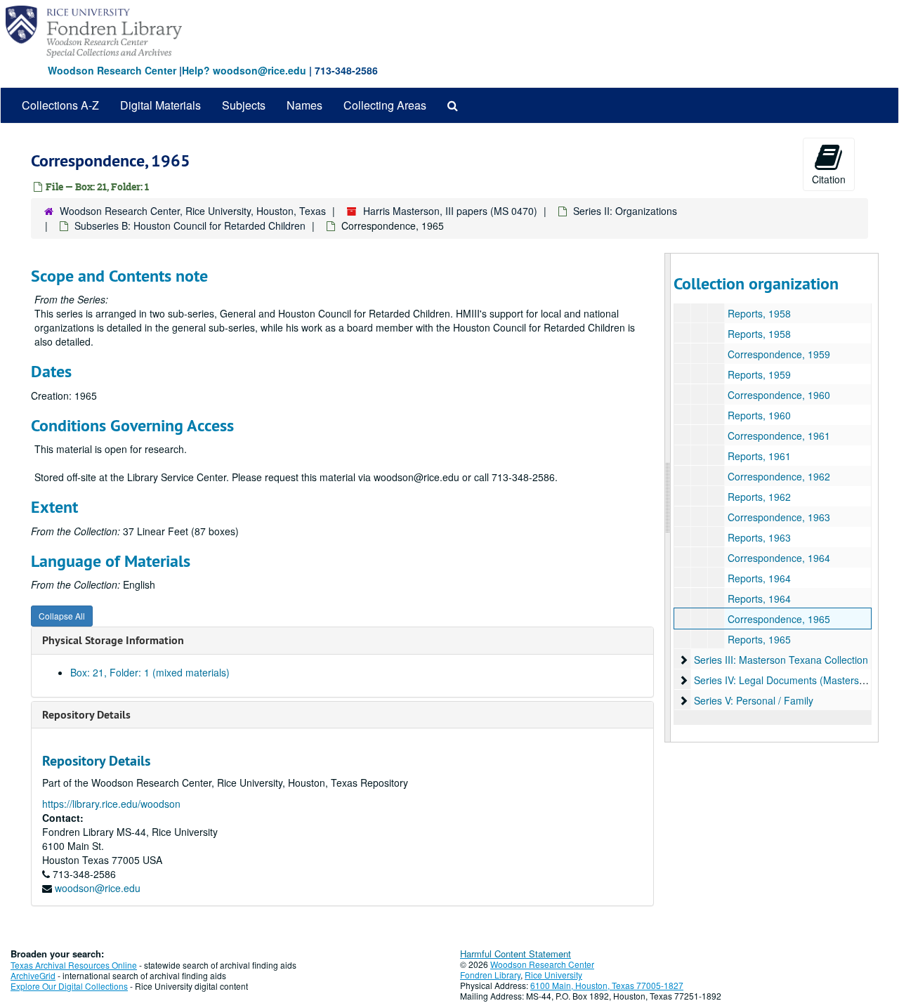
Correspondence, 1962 (779, 476)
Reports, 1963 (759, 537)
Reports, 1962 (759, 497)
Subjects (243, 105)
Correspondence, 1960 (779, 395)
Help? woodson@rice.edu (244, 70)
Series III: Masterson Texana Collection (781, 660)
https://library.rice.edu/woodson (111, 804)
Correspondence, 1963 (779, 517)
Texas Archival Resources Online (74, 965)
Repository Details (86, 714)
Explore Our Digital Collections (69, 986)
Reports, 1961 (759, 456)
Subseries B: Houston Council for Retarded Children (190, 225)
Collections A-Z (60, 105)
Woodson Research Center (112, 70)
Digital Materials (160, 105)
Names (304, 105)
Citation (829, 179)
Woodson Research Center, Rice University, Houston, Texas (193, 211)
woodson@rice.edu (97, 888)
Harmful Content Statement (515, 953)
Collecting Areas (384, 105)
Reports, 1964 (759, 578)
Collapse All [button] (62, 616)
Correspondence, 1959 (779, 354)
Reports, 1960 (759, 415)
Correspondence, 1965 (779, 619)
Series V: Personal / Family (753, 700)
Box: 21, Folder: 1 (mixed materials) (150, 672)
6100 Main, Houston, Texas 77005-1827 (606, 985)
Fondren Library (490, 975)
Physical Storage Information (113, 640)
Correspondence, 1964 (779, 558)
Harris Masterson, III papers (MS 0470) (450, 211)
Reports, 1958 (759, 313)
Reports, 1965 (759, 639)
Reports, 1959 (759, 374)
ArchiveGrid (33, 975)
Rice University (553, 975)
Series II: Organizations (625, 211)
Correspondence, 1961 (779, 435)
